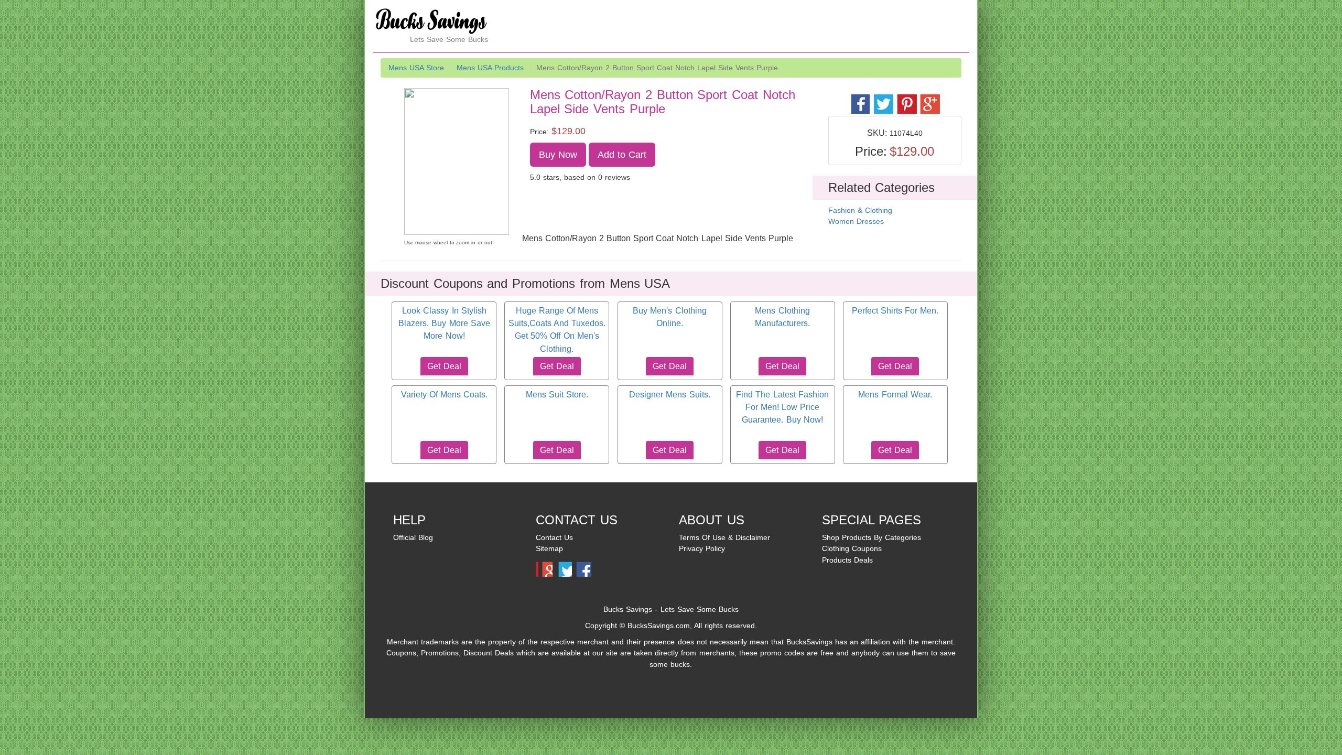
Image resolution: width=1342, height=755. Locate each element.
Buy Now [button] (558, 154)
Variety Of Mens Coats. (444, 394)
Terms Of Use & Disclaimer (724, 537)
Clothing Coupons (852, 548)
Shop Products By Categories (871, 537)
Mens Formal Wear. (895, 394)
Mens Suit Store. (557, 394)
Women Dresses (856, 221)
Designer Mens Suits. (669, 394)
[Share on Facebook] (860, 98)
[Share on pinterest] (906, 98)
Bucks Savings (627, 609)
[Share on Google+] (929, 98)
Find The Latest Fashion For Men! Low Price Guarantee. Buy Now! (782, 407)
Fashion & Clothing (860, 210)
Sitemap (549, 548)
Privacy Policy (702, 548)
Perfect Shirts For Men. (895, 310)
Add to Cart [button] (622, 154)
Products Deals (847, 560)
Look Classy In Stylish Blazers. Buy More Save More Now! (444, 323)
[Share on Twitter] (883, 98)
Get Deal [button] (444, 366)
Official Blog (413, 537)
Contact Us (554, 537)
